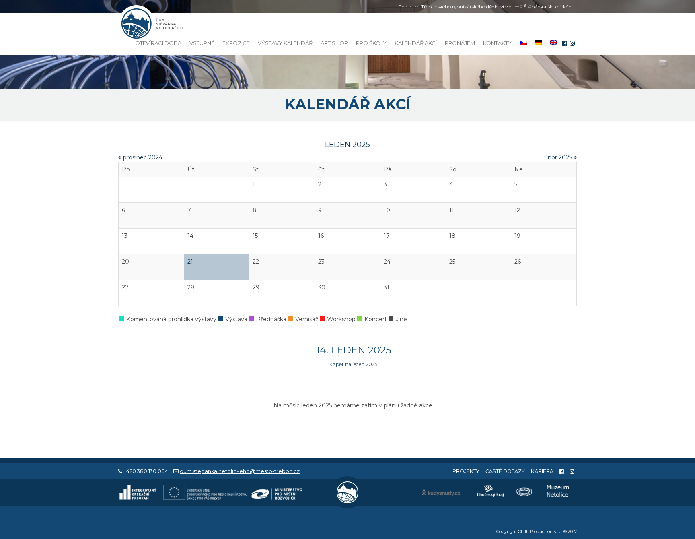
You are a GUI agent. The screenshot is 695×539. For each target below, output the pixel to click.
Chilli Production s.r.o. (540, 531)
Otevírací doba (158, 43)
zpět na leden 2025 (354, 364)
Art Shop (334, 43)
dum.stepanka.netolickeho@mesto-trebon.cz (240, 471)
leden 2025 (347, 144)
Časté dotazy (505, 471)
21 (190, 261)
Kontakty (497, 43)
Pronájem (460, 43)
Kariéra (542, 471)
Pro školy (371, 43)
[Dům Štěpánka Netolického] (150, 23)
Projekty (465, 471)
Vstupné (201, 43)
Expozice (236, 43)
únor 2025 (559, 157)
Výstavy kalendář (285, 43)
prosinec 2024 (141, 157)
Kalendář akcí (416, 43)
